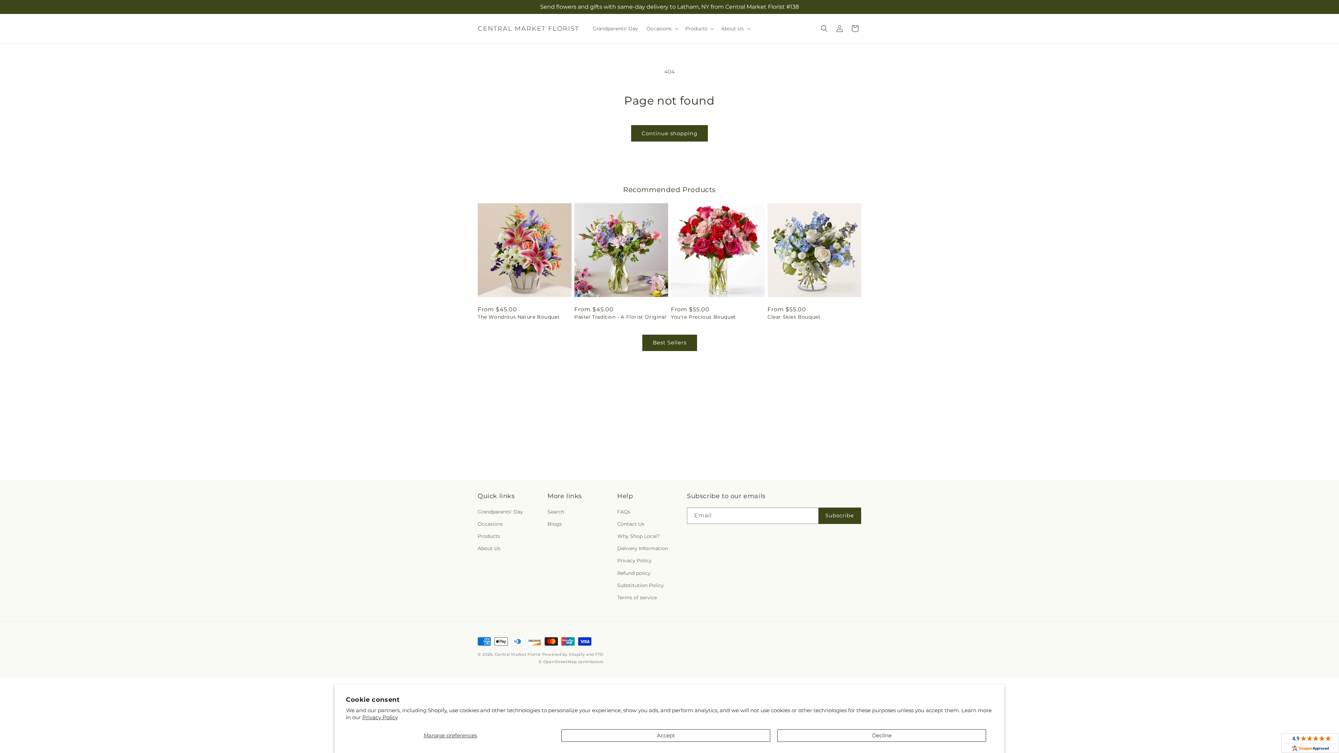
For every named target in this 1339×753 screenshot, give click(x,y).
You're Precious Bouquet (703, 317)
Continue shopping (669, 133)
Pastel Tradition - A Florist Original (620, 317)
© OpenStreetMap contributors (571, 661)
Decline (882, 735)
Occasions (490, 524)
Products (489, 536)
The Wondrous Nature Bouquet (519, 317)
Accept (666, 735)
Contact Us (630, 524)
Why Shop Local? (638, 536)
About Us (489, 548)
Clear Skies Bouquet (793, 317)
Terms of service (637, 597)
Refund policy (634, 573)
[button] (661, 28)
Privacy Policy (380, 717)
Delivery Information (642, 548)
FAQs (623, 512)
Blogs (554, 524)
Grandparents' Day (500, 512)
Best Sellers (670, 342)
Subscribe (839, 515)
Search (555, 512)
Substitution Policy (640, 585)
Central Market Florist (518, 654)
